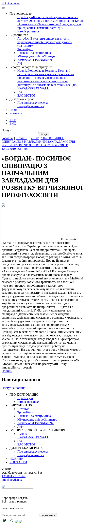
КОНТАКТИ (18, 462)
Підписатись (48, 515)
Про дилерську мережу (32, 102)
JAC (20, 92)
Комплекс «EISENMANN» (35, 60)
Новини (14, 109)
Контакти (15, 113)
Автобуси (44, 42)
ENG (12, 123)
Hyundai (47, 77)
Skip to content (11, 3)
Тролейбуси (25, 49)
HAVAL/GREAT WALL (33, 88)
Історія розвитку (28, 31)
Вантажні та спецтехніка (34, 52)
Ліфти (21, 63)
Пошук (6, 130)
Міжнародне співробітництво (37, 56)
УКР (12, 120)
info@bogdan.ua (12, 479)
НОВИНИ (16, 458)
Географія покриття (30, 106)
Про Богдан (50, 22)
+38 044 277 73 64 (14, 476)
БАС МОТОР (26, 95)
